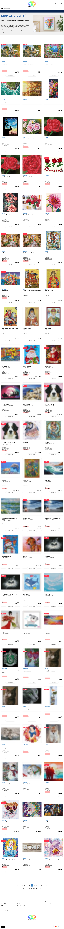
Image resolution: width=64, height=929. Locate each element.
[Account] (55, 3)
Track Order (3, 907)
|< (17, 885)
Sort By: (2, 39)
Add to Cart (10, 75)
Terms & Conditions (5, 910)
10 (37, 885)
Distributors (19, 907)
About (18, 903)
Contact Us (3, 903)
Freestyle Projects (21, 905)
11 (39, 885)
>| (46, 885)
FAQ (2, 905)
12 (41, 885)
